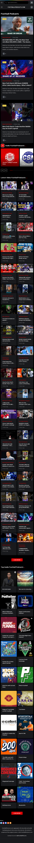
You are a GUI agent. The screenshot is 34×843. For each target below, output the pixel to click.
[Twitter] (1, 823)
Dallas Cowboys (23, 213)
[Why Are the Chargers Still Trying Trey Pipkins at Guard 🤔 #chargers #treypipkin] (25, 393)
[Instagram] (3, 823)
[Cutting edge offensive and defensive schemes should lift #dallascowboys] (9, 537)
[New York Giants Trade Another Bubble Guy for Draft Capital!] (17, 112)
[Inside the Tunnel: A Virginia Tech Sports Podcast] (9, 625)
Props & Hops (23, 757)
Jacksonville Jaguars (7, 296)
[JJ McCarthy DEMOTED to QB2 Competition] (9, 393)
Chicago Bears (6, 234)
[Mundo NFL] (25, 794)
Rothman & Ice (6, 805)
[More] (10, 823)
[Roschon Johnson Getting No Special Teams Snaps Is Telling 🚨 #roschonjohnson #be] (25, 476)
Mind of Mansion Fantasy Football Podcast (7, 613)
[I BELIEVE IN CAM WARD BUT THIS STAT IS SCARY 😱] (9, 434)
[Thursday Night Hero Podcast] (25, 625)
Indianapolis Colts (7, 213)
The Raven (22, 709)
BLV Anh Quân (6, 589)
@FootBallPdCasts (21, 835)
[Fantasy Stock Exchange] (25, 649)
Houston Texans (6, 524)
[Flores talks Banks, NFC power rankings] (9, 414)
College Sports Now (27, 164)
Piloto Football (23, 685)
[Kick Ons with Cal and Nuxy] (9, 675)
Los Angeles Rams (6, 483)
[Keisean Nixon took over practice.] (9, 330)
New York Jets (6, 37)
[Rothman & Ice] (9, 794)
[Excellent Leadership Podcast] (9, 723)
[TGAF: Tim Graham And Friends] (25, 770)
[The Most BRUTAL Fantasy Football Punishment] (25, 455)
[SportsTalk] (25, 723)
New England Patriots (8, 462)
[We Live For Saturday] (25, 578)
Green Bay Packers (7, 337)
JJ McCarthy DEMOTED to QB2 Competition (7, 404)
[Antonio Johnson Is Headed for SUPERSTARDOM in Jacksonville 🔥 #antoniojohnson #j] (9, 288)
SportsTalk (22, 733)
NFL (3, 659)
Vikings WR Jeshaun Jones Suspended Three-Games (25, 279)
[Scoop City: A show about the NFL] (9, 649)
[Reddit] (8, 823)
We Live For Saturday (25, 589)
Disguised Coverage (8, 781)
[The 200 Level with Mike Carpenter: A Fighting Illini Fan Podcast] (9, 746)
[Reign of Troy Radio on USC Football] (9, 699)
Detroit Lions (22, 254)
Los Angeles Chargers (24, 400)
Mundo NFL (22, 805)
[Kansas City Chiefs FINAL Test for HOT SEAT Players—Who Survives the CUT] (9, 268)
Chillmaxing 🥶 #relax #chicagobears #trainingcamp (8, 237)
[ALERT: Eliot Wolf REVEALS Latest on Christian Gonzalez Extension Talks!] (9, 455)
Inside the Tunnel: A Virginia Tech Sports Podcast (8, 637)
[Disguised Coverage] (9, 770)
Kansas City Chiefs (7, 254)
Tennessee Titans (23, 357)
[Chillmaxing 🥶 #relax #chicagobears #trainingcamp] (9, 226)
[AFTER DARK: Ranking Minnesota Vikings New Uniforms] (25, 185)
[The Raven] (25, 699)
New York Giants (7, 80)
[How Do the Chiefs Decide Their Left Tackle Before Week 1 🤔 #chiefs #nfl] (9, 372)
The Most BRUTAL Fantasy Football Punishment (24, 466)
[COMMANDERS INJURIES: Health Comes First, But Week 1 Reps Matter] (25, 537)
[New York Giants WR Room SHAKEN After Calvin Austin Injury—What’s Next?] (17, 69)
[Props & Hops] (25, 746)
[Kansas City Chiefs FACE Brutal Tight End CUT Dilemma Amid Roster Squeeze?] (9, 247)
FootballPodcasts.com (16, 7)
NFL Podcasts (5, 316)
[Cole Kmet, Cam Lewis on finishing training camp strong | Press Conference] (25, 372)
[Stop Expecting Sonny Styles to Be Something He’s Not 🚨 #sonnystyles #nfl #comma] (9, 350)
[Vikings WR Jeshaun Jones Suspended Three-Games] (25, 268)
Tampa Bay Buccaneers (24, 234)
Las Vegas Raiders (23, 421)
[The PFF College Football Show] (10, 157)
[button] (2, 170)
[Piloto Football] (25, 675)
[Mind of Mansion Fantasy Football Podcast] (9, 601)
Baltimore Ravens (23, 316)
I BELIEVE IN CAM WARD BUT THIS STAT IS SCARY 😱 (7, 445)
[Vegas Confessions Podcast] (25, 601)
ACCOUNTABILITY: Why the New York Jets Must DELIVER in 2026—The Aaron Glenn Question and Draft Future (16, 42)
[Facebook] (6, 823)
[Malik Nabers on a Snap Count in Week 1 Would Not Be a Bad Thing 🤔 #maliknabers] (25, 288)
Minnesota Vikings (7, 192)
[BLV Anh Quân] (9, 578)
